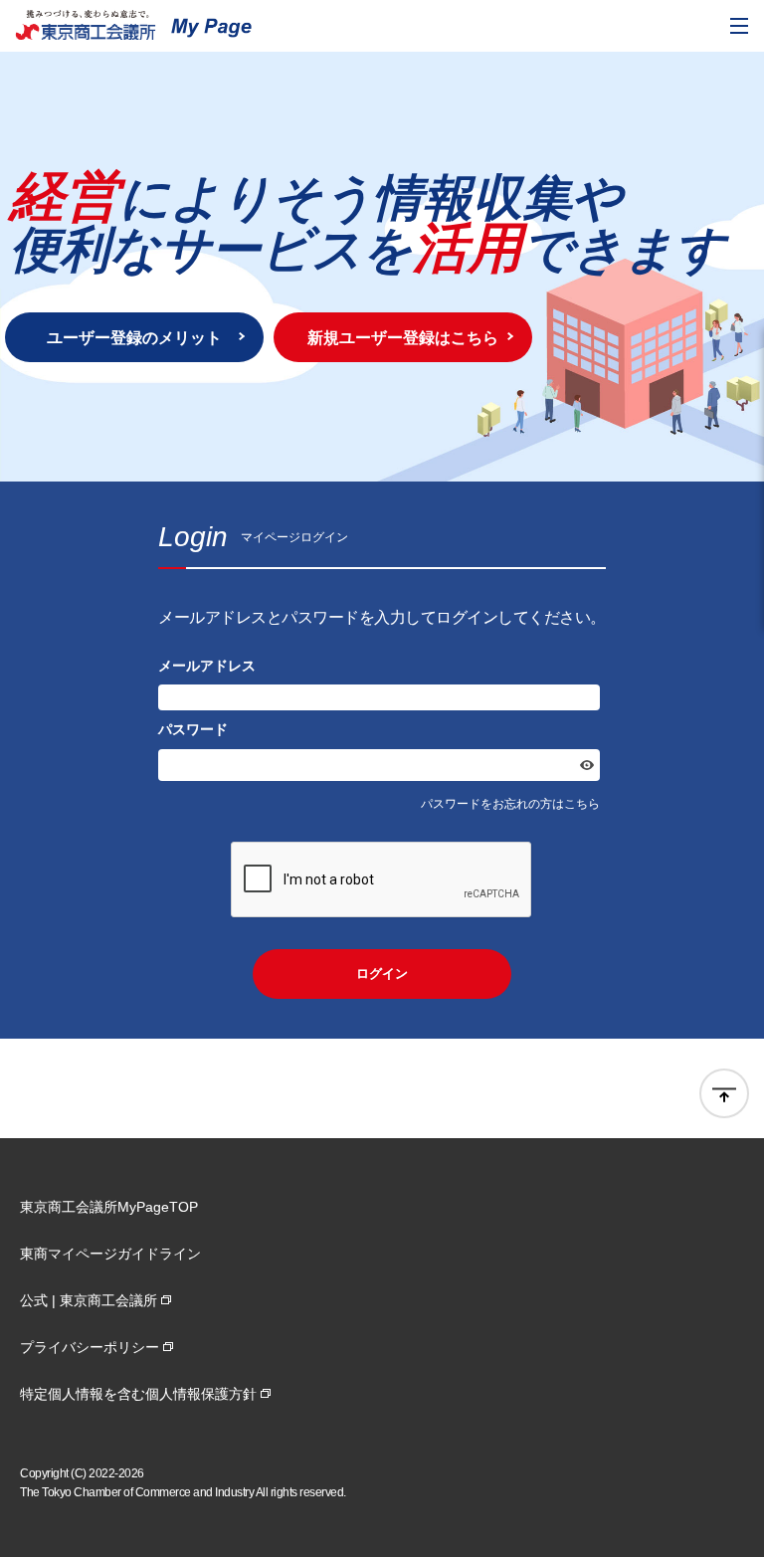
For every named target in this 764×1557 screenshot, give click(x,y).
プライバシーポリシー (89, 1347)
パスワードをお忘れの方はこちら (510, 804)
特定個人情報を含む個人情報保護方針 (138, 1394)
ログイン (382, 973)
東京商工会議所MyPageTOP (109, 1207)
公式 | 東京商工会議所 (88, 1300)
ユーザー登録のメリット (134, 337)
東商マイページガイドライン (110, 1254)
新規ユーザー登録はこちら (402, 337)
